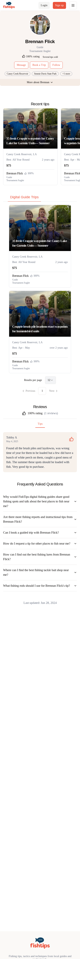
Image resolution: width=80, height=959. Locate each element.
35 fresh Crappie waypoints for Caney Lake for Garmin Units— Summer (30, 141)
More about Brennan (38, 82)
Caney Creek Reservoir (17, 73)
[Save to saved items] (53, 112)
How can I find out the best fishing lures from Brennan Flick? (36, 557)
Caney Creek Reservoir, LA (21, 154)
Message (21, 65)
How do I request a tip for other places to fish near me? (36, 543)
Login (44, 5)
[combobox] (50, 380)
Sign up (59, 5)
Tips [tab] (40, 423)
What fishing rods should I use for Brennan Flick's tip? (36, 585)
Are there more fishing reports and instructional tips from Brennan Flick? (37, 519)
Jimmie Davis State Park (45, 73)
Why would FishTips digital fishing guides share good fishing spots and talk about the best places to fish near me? (36, 501)
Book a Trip (39, 65)
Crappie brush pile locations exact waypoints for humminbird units (40, 329)
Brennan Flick (14, 173)
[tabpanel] (40, 300)
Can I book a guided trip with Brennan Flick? (31, 532)
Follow (56, 65)
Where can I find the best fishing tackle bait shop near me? (36, 572)
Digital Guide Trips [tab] (24, 197)
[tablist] (40, 198)
